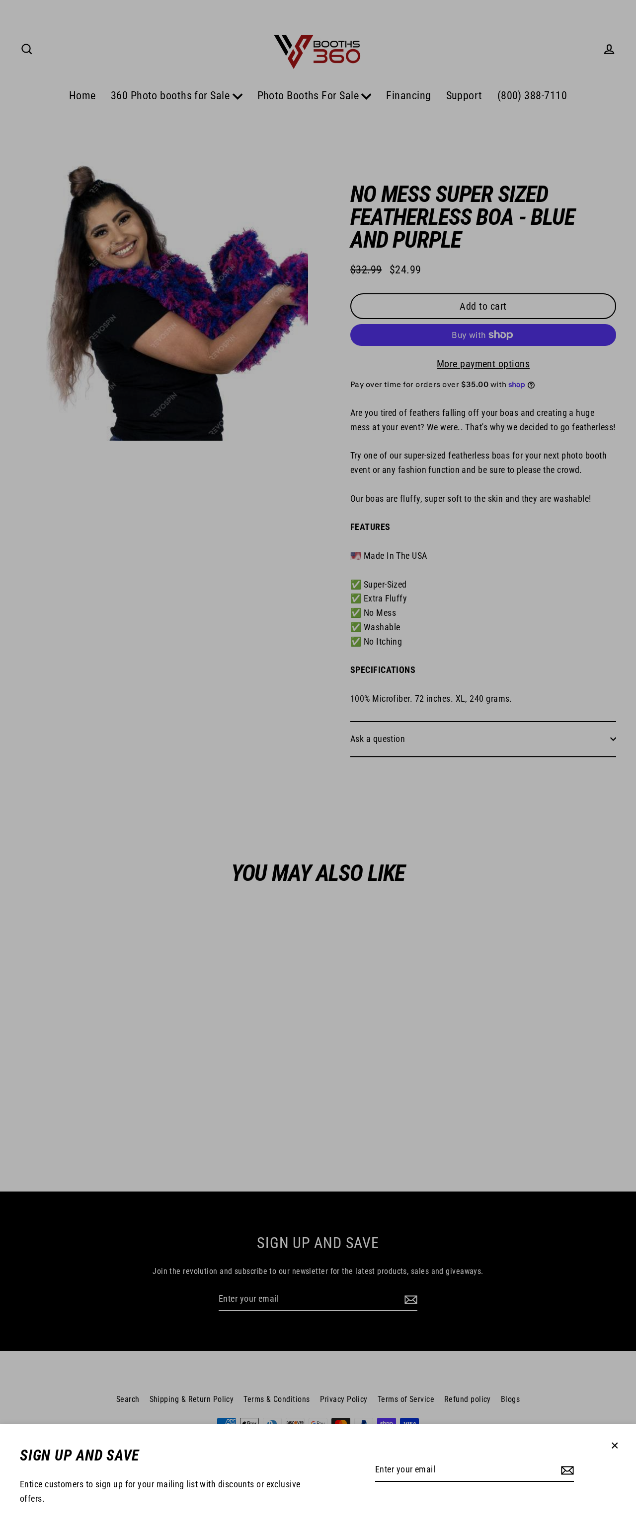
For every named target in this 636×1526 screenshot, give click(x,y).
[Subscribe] (566, 1470)
